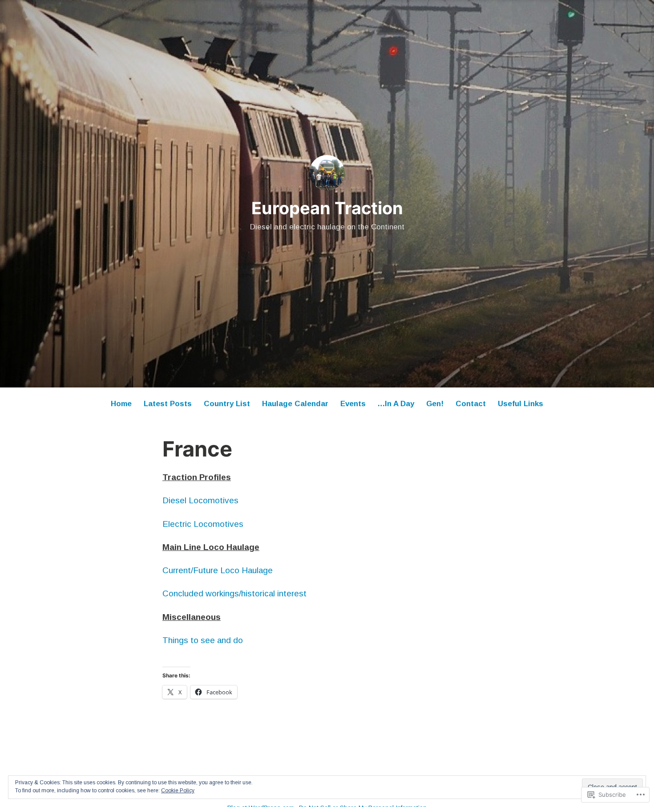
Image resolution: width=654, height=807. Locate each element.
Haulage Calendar (295, 403)
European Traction (327, 208)
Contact (471, 403)
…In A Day (395, 403)
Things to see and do (202, 640)
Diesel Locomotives (200, 500)
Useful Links (520, 403)
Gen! (435, 403)
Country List (227, 403)
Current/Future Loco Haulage (217, 570)
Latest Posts (168, 403)
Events (353, 403)
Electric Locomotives (202, 524)
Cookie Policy (177, 790)
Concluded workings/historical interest (234, 593)
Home (121, 403)
